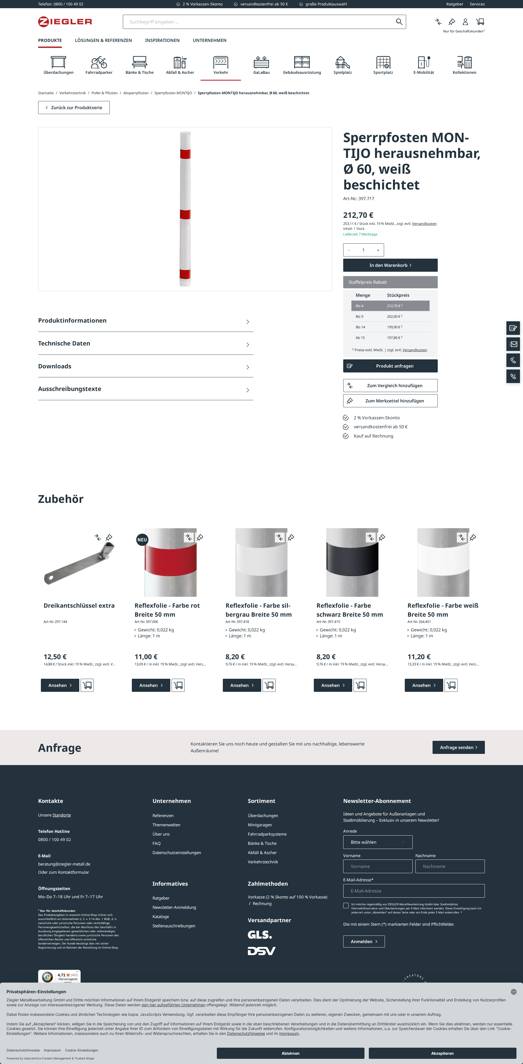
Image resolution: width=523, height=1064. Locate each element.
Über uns (161, 834)
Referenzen (163, 815)
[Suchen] (399, 22)
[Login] (465, 22)
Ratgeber (161, 898)
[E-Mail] (513, 344)
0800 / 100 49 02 (54, 839)
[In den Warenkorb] (87, 685)
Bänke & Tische (262, 843)
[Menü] (77, 973)
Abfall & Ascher (262, 852)
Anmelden (362, 941)
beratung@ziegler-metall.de (64, 864)
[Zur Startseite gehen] (65, 21)
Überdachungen (263, 815)
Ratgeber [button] (454, 4)
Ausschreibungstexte (69, 388)
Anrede (350, 831)
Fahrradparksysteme (267, 834)
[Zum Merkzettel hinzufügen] (109, 537)
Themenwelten (166, 824)
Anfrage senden (456, 747)
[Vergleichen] (438, 22)
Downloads (54, 366)
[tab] (58, 65)
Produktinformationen (72, 320)
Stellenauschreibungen (174, 925)
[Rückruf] (513, 376)
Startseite (46, 92)
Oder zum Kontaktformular (63, 872)
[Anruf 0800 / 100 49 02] (513, 360)
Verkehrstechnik (263, 861)
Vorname (351, 855)
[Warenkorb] (478, 22)
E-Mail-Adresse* (358, 879)
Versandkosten (424, 223)
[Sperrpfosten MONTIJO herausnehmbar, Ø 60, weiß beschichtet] (185, 209)
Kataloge (161, 916)
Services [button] (477, 4)
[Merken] (452, 22)
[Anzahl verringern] (349, 249)
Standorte (62, 815)
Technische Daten (64, 343)
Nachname (425, 855)
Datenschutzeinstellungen (177, 852)
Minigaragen (260, 824)
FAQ (157, 843)
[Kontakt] (513, 328)
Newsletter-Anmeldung (174, 907)
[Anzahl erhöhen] (378, 249)
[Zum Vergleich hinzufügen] (98, 537)
